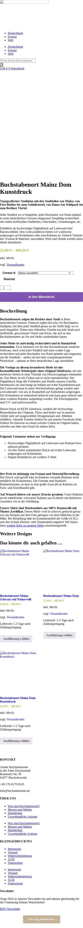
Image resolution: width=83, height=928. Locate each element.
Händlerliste (15, 813)
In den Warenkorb (41, 297)
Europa (12, 36)
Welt (10, 40)
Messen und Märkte (20, 809)
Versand (13, 852)
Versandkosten (15, 264)
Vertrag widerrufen (42, 919)
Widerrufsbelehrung (20, 855)
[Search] (1, 65)
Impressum (14, 849)
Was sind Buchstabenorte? (24, 806)
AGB (11, 859)
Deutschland (15, 33)
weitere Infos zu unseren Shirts (25, 525)
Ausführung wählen (16, 638)
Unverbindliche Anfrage (22, 816)
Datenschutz (15, 862)
